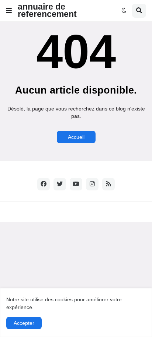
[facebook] (43, 184)
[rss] (108, 184)
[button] (9, 10)
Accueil (76, 137)
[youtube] (76, 184)
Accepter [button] (24, 323)
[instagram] (92, 184)
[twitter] (59, 184)
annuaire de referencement (47, 10)
